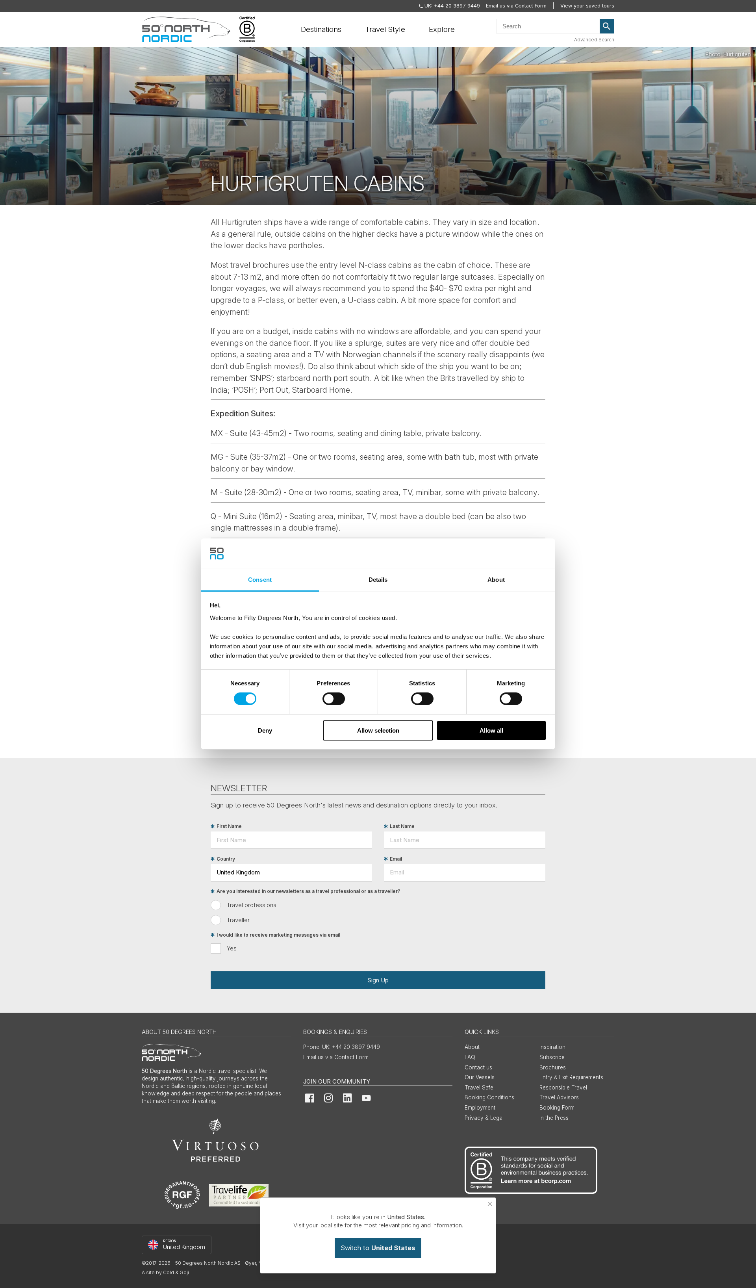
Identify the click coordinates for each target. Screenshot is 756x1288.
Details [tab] (378, 579)
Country (226, 859)
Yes (232, 948)
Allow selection (378, 730)
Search (607, 26)
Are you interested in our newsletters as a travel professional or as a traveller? (308, 892)
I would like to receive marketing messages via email (278, 935)
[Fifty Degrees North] (186, 30)
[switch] (333, 698)
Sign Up (378, 980)
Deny (265, 730)
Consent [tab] (260, 579)
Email (396, 859)
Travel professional (252, 905)
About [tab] (496, 579)
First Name (229, 827)
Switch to (378, 1248)
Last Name (402, 827)
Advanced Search (594, 40)
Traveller (238, 920)
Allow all (491, 730)
